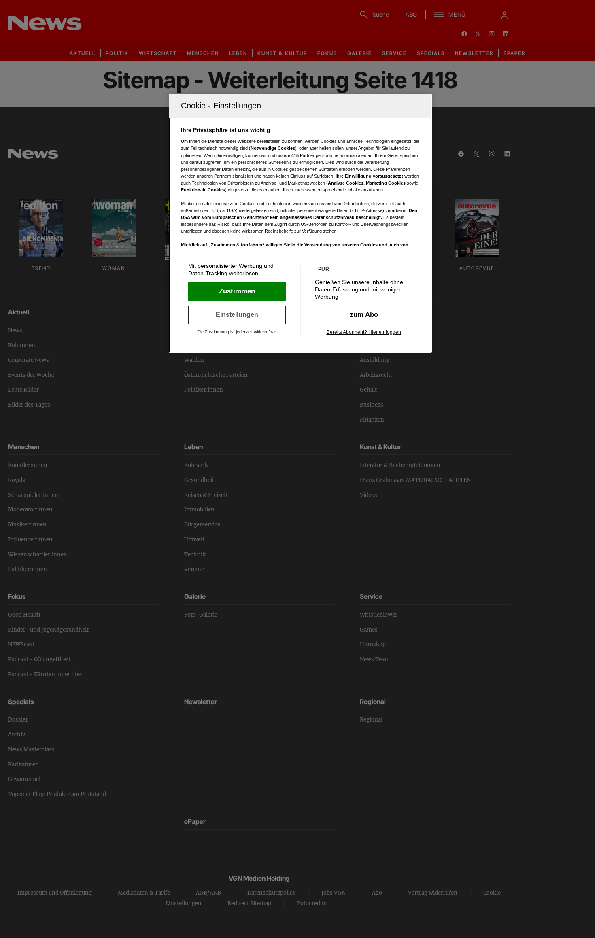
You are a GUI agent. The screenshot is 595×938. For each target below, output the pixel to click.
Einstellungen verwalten (237, 315)
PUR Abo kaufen (363, 315)
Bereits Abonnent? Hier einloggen (364, 332)
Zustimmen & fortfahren (237, 291)
